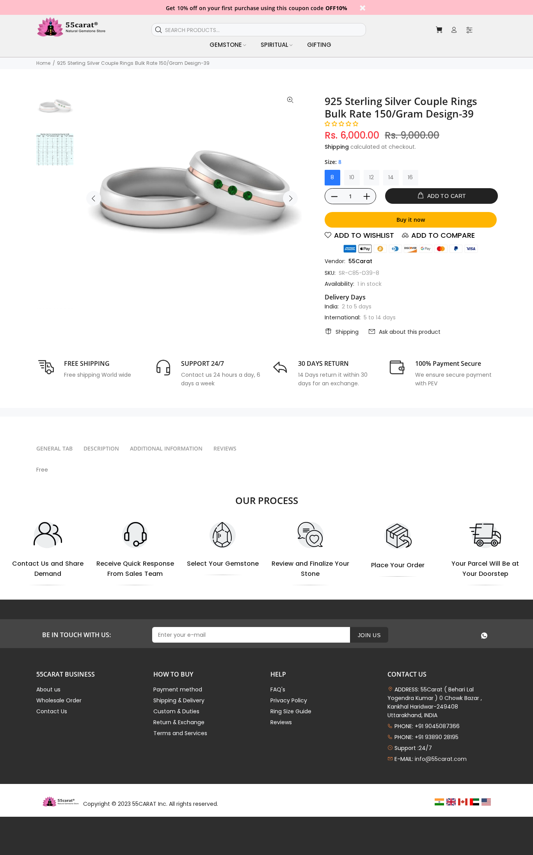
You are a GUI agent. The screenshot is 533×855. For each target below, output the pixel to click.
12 (371, 177)
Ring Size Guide (290, 711)
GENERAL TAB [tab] (54, 448)
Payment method (177, 689)
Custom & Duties (176, 711)
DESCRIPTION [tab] (101, 448)
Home (43, 63)
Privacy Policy (288, 700)
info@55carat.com (441, 759)
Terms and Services (180, 733)
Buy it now (410, 219)
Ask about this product (410, 332)
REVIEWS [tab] (224, 448)
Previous (93, 198)
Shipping (337, 147)
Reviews (281, 722)
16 (410, 177)
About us (48, 689)
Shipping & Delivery (178, 700)
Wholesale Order (59, 700)
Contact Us (51, 711)
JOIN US (369, 635)
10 (351, 177)
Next (290, 198)
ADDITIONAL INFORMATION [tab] (166, 448)
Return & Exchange (178, 722)
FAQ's (277, 689)
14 (391, 177)
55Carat (360, 261)
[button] (341, 124)
